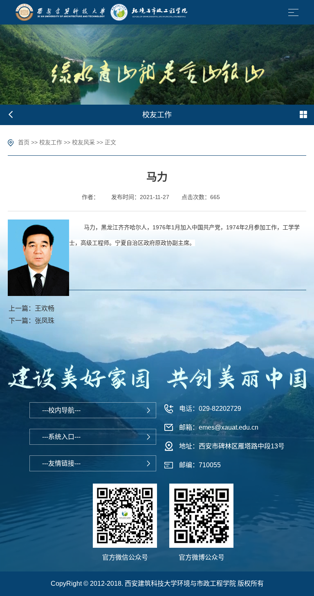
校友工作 (50, 142)
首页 (23, 142)
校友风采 (83, 142)
